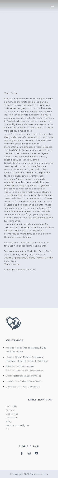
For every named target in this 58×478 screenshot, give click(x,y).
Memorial (11, 406)
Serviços (10, 410)
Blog (8, 421)
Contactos (11, 417)
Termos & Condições (17, 425)
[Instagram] (29, 453)
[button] (52, 7)
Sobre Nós (12, 413)
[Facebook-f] (21, 453)
